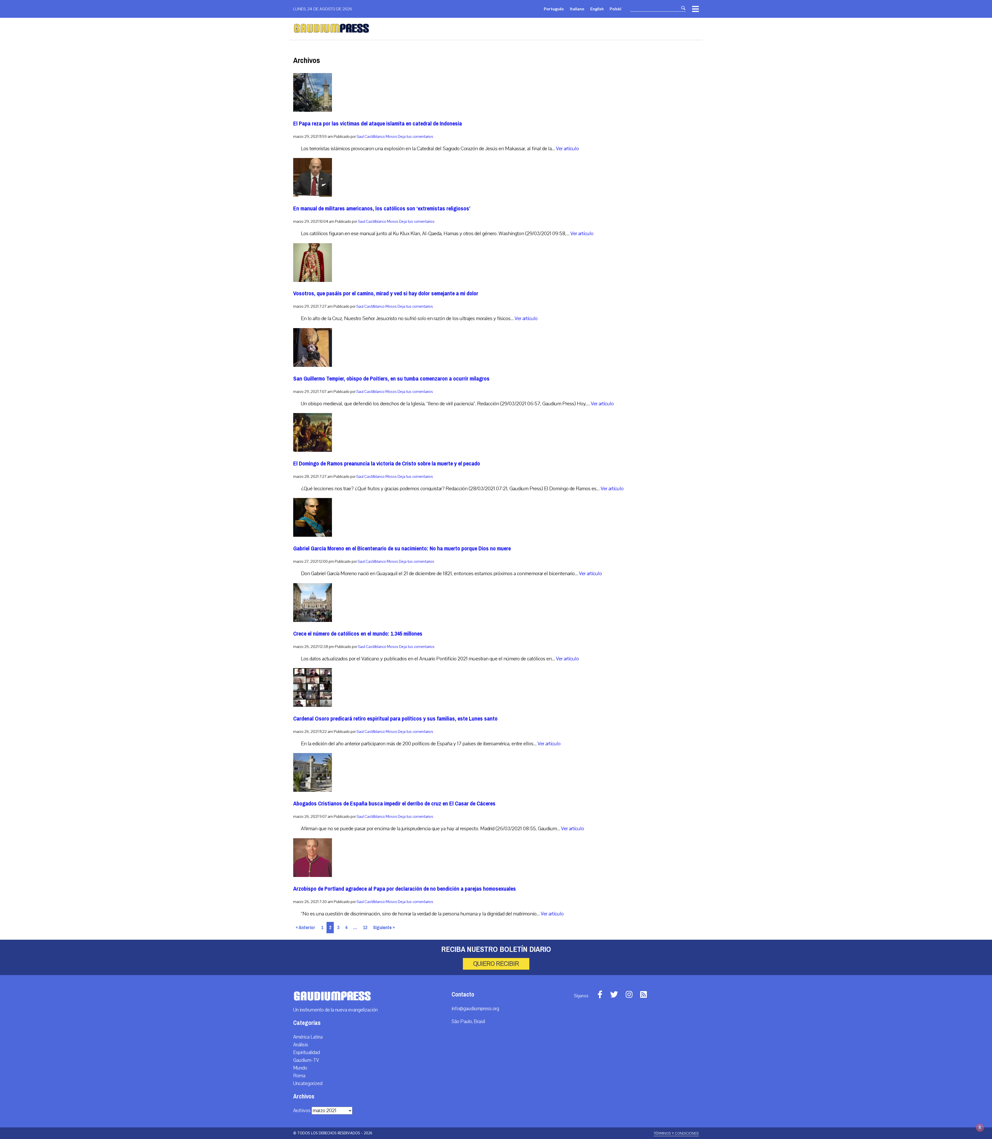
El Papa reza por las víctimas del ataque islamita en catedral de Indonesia (377, 123)
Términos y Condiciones (676, 1133)
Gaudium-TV (306, 1060)
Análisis (300, 1044)
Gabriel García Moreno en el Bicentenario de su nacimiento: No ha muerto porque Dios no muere (402, 548)
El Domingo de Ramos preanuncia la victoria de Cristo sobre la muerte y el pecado (386, 463)
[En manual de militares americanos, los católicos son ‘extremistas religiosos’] (312, 195)
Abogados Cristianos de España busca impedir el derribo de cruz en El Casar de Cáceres (394, 803)
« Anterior (305, 927)
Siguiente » (384, 927)
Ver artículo (567, 148)
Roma (299, 1075)
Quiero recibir (496, 964)
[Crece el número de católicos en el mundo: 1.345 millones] (312, 620)
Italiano (577, 8)
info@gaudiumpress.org (475, 1008)
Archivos (302, 1110)
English (597, 8)
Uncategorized (307, 1083)
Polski (615, 8)
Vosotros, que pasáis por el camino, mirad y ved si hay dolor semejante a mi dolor (385, 293)
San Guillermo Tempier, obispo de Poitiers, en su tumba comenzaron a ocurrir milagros (391, 378)
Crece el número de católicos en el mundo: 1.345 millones (357, 633)
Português (554, 8)
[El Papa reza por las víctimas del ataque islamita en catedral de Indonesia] (312, 110)
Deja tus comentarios (415, 136)
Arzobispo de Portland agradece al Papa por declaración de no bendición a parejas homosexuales (404, 888)
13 (365, 927)
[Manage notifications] (980, 1128)
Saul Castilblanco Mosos (377, 136)
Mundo (300, 1068)
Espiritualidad (306, 1052)
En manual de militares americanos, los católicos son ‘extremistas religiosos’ (381, 208)
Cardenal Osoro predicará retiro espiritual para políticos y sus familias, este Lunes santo (395, 718)
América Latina (308, 1037)
